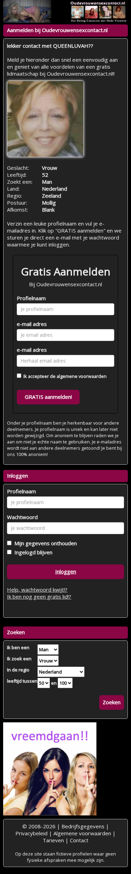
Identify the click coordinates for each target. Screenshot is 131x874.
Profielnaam (31, 298)
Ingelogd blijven (32, 552)
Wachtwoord (22, 517)
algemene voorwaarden (82, 376)
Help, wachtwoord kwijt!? (37, 589)
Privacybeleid (31, 833)
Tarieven (53, 840)
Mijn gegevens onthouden (44, 543)
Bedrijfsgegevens (82, 826)
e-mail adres (32, 323)
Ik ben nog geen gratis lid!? (39, 596)
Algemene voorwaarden (82, 833)
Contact (79, 840)
